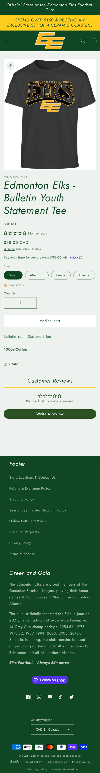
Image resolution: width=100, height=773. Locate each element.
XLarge (84, 275)
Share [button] (13, 363)
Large (61, 275)
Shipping (9, 249)
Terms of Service (22, 553)
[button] (6, 40)
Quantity (10, 293)
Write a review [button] (50, 414)
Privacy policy (81, 762)
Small (13, 275)
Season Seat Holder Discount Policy (37, 510)
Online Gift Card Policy (27, 521)
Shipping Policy (21, 499)
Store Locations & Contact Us (32, 477)
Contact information (65, 769)
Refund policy (33, 762)
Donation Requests (24, 532)
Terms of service (57, 762)
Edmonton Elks (40, 756)
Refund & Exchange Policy (29, 488)
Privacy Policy (20, 542)
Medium (36, 275)
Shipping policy (37, 769)
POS (53, 756)
